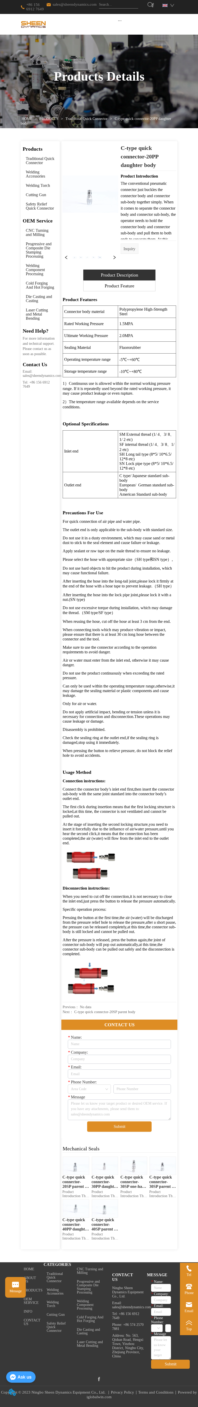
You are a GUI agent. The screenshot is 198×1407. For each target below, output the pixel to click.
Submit (119, 1126)
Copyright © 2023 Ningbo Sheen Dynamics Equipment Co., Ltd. (53, 1392)
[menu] (119, 20)
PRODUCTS (48, 119)
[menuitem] (119, 20)
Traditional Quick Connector (86, 119)
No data (85, 1007)
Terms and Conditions (156, 1392)
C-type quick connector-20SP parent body (104, 1012)
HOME (27, 119)
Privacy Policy (122, 1392)
